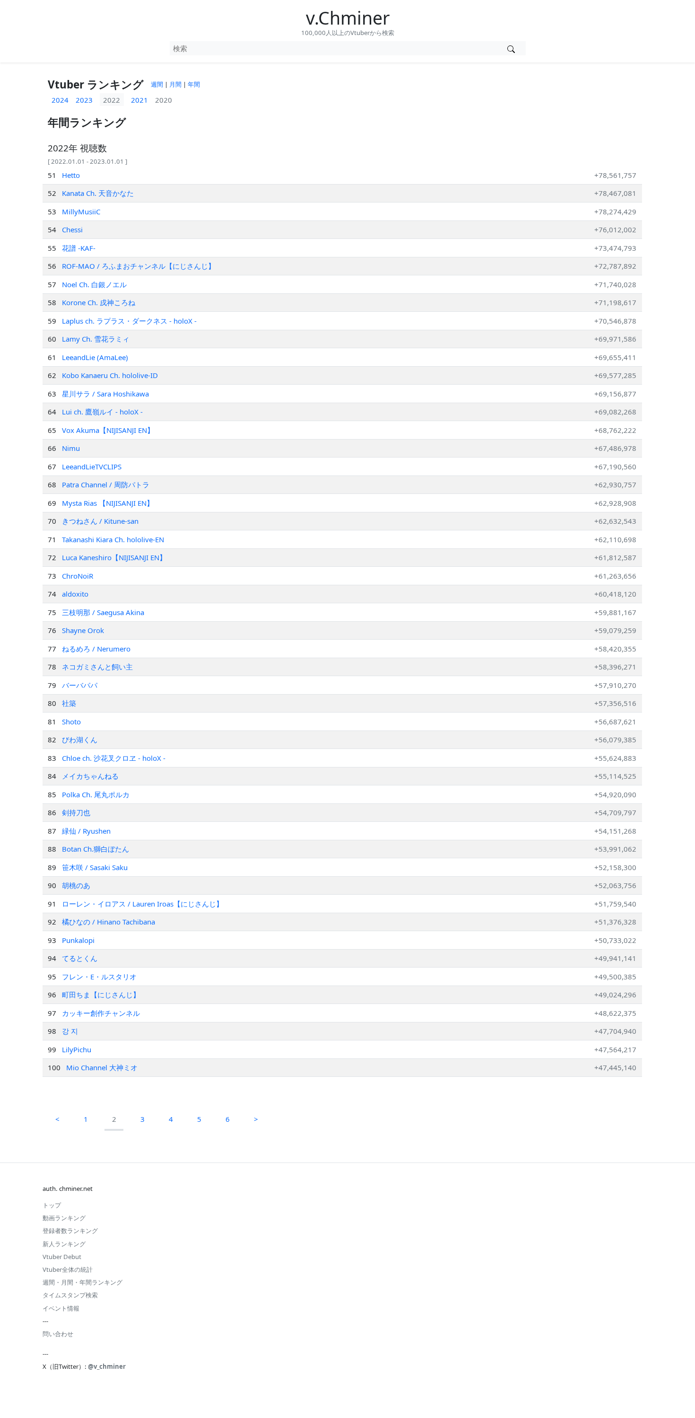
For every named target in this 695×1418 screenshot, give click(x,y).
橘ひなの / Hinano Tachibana (108, 921)
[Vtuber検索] (511, 48)
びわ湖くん (79, 739)
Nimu (71, 448)
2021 (139, 100)
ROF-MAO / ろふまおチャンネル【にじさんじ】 (138, 266)
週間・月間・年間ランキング (82, 1282)
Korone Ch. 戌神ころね (98, 302)
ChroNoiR (77, 576)
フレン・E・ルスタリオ (99, 976)
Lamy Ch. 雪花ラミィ (96, 338)
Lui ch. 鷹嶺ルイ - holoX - (102, 411)
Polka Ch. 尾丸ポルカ (96, 794)
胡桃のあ (76, 885)
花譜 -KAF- (79, 248)
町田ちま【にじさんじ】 (101, 994)
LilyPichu (76, 1049)
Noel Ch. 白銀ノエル (94, 284)
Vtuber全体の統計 (68, 1269)
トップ (52, 1205)
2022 (111, 100)
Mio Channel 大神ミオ (102, 1067)
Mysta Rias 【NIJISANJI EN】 (108, 503)
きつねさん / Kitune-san (100, 521)
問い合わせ (58, 1334)
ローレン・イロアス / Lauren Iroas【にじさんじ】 (142, 903)
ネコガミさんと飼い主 (97, 666)
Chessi (72, 229)
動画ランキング (64, 1218)
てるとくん (79, 958)
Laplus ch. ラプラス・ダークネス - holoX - (129, 321)
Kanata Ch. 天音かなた (98, 193)
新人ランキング (64, 1244)
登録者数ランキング (70, 1230)
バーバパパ (79, 685)
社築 (69, 703)
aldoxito (75, 594)
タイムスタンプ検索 (70, 1295)
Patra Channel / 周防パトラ (105, 484)
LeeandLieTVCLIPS (92, 466)
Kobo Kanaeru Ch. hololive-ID (110, 375)
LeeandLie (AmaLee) (95, 357)
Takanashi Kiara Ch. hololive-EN (113, 539)
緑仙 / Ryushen (86, 831)
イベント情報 (61, 1308)
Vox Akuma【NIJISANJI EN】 (108, 430)
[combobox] (333, 48)
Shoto (71, 721)
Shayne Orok (83, 630)
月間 (175, 84)
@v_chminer (107, 1366)
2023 (84, 100)
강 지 (70, 1031)
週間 (157, 84)
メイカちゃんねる (90, 776)
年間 (194, 84)
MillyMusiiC (81, 211)
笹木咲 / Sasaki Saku (95, 867)
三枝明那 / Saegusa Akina (103, 612)
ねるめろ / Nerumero (96, 648)
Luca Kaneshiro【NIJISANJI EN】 (114, 557)
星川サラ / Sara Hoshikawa (105, 393)
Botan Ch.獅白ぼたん (95, 849)
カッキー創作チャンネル (101, 1013)
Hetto (71, 175)
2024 (60, 100)
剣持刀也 (76, 812)
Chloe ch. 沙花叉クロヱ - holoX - (113, 758)
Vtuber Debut (62, 1256)
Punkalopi (78, 940)
